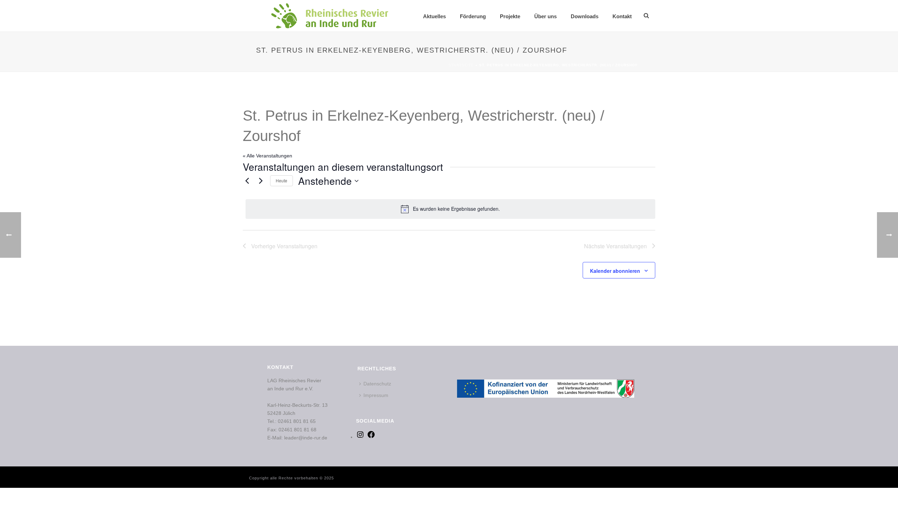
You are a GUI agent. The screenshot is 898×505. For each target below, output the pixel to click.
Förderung (473, 16)
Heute (281, 180)
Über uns (545, 16)
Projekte (510, 16)
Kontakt (622, 16)
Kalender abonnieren (615, 270)
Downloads (584, 16)
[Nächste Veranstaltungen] (260, 181)
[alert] (450, 209)
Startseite (461, 65)
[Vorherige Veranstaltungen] (247, 181)
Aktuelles (434, 16)
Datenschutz (377, 383)
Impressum (375, 395)
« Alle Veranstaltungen (267, 156)
